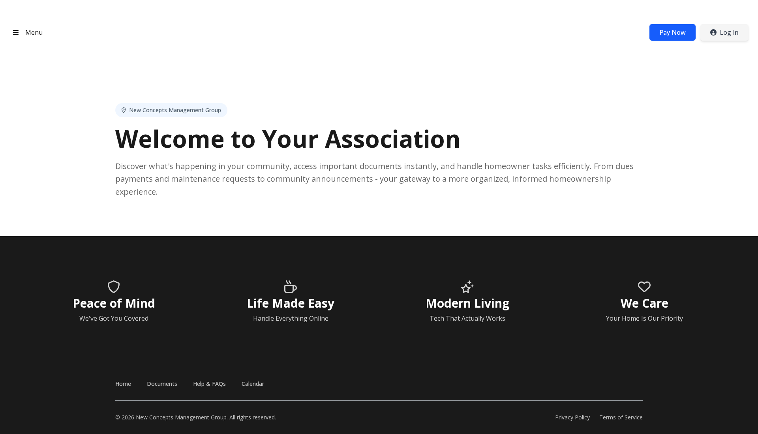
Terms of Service (621, 417)
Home (123, 383)
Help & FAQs (209, 383)
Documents (162, 383)
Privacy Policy (572, 417)
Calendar (253, 383)
